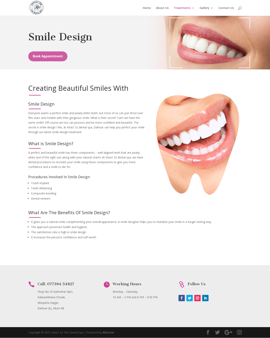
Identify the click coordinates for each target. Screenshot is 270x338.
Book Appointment (48, 56)
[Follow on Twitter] (189, 298)
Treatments (182, 8)
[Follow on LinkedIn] (205, 298)
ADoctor (108, 332)
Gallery (204, 8)
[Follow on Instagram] (197, 298)
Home (147, 8)
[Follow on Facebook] (181, 298)
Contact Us (226, 8)
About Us (162, 8)
